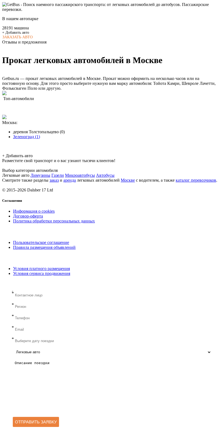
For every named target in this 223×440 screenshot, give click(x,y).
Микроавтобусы (80, 175)
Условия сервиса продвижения (41, 273)
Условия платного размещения (41, 268)
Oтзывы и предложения (24, 42)
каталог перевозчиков (196, 180)
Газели (57, 175)
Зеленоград (26, 136)
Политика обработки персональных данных (54, 221)
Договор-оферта (28, 216)
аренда (69, 180)
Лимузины (40, 175)
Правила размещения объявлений (44, 247)
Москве (128, 180)
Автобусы (105, 175)
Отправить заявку (36, 422)
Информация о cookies (34, 211)
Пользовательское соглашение (41, 242)
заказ (54, 180)
